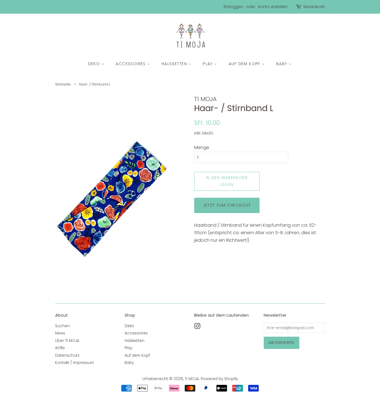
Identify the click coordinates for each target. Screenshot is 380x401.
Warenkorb (314, 6)
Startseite (63, 84)
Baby (282, 64)
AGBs (60, 348)
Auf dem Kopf (245, 64)
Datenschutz (67, 355)
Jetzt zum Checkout (227, 205)
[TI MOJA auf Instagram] (197, 327)
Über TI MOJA (67, 340)
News (60, 333)
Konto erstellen (273, 6)
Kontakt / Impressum (74, 362)
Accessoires (131, 64)
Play (208, 64)
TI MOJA (192, 379)
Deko (95, 64)
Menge (201, 147)
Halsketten (175, 64)
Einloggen (233, 6)
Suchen (62, 326)
